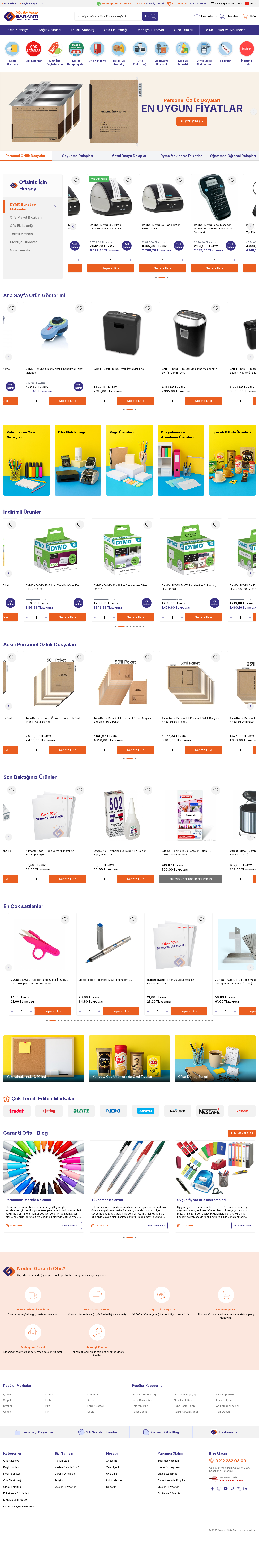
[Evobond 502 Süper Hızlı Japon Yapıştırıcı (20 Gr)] (122, 815)
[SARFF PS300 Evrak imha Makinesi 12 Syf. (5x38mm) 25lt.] (190, 333)
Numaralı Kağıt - (36, 850)
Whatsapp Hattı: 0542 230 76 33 (122, 3)
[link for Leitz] (81, 1111)
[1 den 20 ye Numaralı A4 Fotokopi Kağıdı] (176, 944)
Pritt (47, 1405)
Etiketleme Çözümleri (16, 1493)
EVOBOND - (101, 850)
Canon (7, 1411)
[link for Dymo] (145, 1111)
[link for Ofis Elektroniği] (140, 53)
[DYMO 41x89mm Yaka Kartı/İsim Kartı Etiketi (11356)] (54, 550)
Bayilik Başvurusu (32, 3)
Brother (7, 1405)
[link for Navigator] (177, 1111)
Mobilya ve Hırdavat (15, 1499)
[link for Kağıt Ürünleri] (12, 53)
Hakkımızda (228, 1432)
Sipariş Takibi (155, 3)
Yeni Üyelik (113, 1467)
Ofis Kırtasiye (11, 1460)
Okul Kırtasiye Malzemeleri (19, 1506)
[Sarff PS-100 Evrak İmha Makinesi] (122, 333)
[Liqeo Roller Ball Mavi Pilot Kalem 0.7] (107, 944)
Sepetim (111, 1486)
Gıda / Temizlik (12, 1486)
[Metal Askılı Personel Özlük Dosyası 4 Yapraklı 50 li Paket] (190, 682)
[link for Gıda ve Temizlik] (183, 53)
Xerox (91, 1400)
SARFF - (99, 369)
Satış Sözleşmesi (168, 1473)
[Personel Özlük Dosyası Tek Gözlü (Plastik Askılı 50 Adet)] (54, 682)
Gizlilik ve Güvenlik (169, 1493)
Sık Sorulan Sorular (102, 1432)
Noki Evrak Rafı (183, 1400)
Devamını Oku (70, 1225)
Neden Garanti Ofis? (67, 1467)
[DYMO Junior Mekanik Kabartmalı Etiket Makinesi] (54, 333)
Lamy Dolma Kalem (143, 1400)
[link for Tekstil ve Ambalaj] (119, 53)
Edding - (167, 850)
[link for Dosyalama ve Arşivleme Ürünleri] (181, 460)
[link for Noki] (113, 1111)
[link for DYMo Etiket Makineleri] (204, 53)
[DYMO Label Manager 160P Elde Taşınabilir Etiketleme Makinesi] (214, 197)
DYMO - (95, 224)
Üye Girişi (112, 1473)
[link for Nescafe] (210, 1111)
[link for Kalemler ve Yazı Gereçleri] (26, 460)
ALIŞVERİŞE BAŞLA (192, 121)
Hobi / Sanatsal (12, 1473)
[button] (5, 111)
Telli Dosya (223, 1411)
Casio (90, 1411)
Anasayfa (112, 1460)
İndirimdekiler (114, 1480)
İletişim (59, 1480)
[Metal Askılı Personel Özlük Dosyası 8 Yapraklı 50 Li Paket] (122, 682)
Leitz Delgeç (224, 1400)
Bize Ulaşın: (190, 3)
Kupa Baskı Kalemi (185, 1405)
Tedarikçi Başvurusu (39, 1432)
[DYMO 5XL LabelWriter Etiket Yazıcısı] (162, 197)
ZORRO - (220, 979)
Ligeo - (83, 979)
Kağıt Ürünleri (11, 1467)
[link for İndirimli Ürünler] (247, 53)
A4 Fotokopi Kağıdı (227, 1405)
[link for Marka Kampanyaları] (76, 53)
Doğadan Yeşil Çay (185, 1394)
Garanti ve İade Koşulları (172, 1480)
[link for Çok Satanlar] (34, 51)
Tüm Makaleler (242, 1133)
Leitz (48, 1400)
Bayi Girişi (10, 3)
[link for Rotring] (49, 1111)
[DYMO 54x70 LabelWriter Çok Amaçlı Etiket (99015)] (190, 550)
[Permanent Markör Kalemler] (43, 1167)
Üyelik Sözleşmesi (169, 1467)
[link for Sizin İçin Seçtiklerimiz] (55, 53)
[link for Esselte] (242, 1111)
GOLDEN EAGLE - (21, 979)
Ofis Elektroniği (12, 1480)
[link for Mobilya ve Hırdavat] (162, 53)
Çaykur (7, 1394)
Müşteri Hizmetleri (65, 1486)
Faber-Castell (95, 1405)
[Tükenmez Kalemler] (129, 1167)
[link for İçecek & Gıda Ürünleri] (232, 460)
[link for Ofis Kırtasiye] (97, 51)
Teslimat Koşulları (168, 1460)
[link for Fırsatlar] (225, 51)
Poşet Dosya (139, 1411)
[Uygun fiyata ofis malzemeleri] (215, 1167)
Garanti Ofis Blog (165, 1432)
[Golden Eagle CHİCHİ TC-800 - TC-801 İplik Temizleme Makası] (39, 944)
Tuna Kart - (33, 718)
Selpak (7, 1400)
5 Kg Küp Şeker (225, 1394)
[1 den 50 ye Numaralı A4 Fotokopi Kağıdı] (54, 815)
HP (47, 1411)
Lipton (49, 1394)
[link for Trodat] (17, 1111)
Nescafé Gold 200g (144, 1394)
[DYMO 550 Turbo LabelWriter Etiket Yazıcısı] (110, 197)
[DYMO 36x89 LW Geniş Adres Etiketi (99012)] (122, 550)
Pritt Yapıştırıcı (140, 1405)
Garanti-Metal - (239, 850)
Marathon (93, 1394)
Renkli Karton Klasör (186, 1411)
